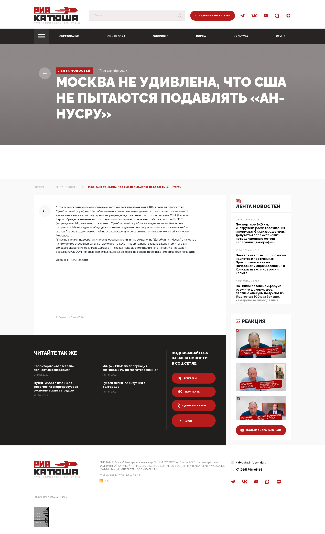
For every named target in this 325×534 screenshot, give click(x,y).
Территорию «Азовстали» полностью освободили (54, 368)
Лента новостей (74, 71)
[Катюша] (56, 13)
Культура (241, 36)
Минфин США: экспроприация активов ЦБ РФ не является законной (130, 368)
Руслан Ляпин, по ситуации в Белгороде (123, 384)
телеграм (190, 378)
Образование (69, 36)
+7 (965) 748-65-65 (249, 469)
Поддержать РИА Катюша (212, 15)
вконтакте (192, 391)
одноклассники (194, 405)
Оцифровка (116, 36)
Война (201, 36)
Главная (39, 187)
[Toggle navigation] (41, 36)
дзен (188, 421)
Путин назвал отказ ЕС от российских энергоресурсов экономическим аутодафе (56, 386)
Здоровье (160, 36)
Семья (280, 36)
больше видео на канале (263, 430)
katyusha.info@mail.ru (251, 462)
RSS (106, 480)
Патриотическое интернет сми (57, 23)
